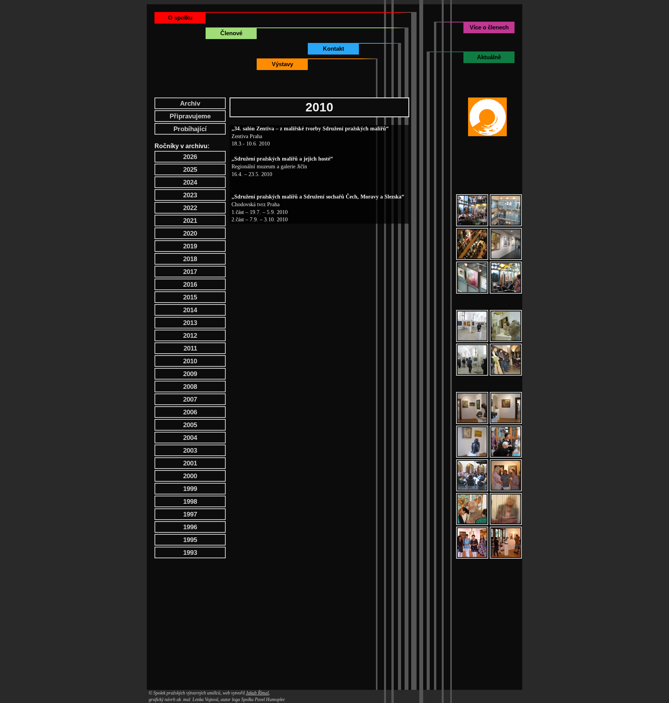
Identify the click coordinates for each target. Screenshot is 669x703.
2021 (190, 220)
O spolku (180, 17)
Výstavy (282, 64)
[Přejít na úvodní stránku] (487, 116)
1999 (190, 489)
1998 (190, 501)
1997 (190, 514)
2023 (190, 195)
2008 (190, 386)
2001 (190, 463)
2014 (190, 310)
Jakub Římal (257, 693)
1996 (190, 527)
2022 (190, 208)
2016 (190, 284)
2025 (190, 169)
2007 (190, 399)
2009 (190, 374)
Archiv (190, 103)
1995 (190, 540)
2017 (190, 271)
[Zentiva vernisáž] (472, 210)
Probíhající (190, 129)
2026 (190, 157)
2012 (190, 335)
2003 (190, 450)
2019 (190, 246)
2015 (190, 297)
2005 (190, 425)
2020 (190, 233)
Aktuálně (489, 57)
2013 (190, 323)
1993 (190, 552)
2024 (190, 182)
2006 (190, 412)
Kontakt (333, 48)
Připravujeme (190, 116)
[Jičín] (472, 326)
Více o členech (489, 27)
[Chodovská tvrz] (472, 408)
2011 (190, 348)
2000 (190, 476)
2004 (190, 437)
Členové (231, 33)
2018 (190, 259)
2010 (190, 361)
